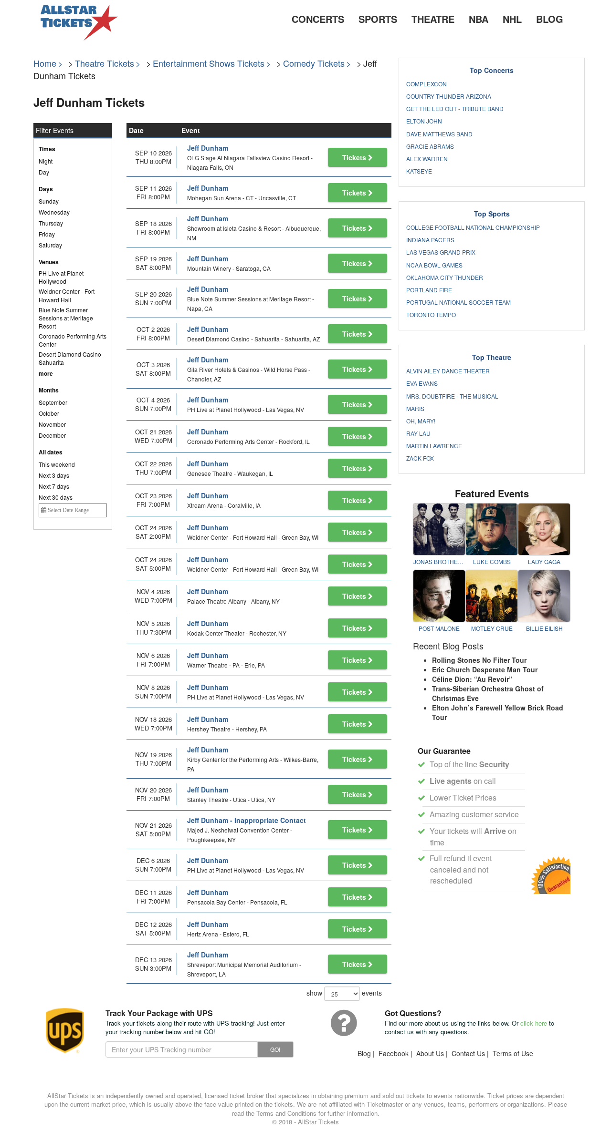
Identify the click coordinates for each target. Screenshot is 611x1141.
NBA (478, 19)
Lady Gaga (544, 561)
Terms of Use (513, 1053)
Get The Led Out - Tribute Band (455, 108)
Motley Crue (492, 628)
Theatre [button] (432, 19)
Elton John (424, 121)
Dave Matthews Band (439, 134)
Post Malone (439, 628)
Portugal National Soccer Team (458, 302)
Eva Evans (422, 383)
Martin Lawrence (434, 446)
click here (533, 1023)
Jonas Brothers (439, 561)
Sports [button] (377, 19)
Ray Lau (418, 433)
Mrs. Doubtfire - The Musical (452, 396)
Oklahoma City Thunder (444, 277)
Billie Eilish (544, 628)
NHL (512, 19)
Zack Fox (420, 458)
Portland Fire (429, 290)
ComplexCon (426, 84)
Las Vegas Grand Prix (440, 252)
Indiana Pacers (430, 240)
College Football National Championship (473, 227)
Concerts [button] (318, 19)
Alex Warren (427, 158)
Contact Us (468, 1053)
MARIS (415, 408)
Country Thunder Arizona (448, 96)
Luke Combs (492, 561)
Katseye (419, 171)
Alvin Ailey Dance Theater (448, 371)
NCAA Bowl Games (434, 265)
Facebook (394, 1053)
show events (344, 992)
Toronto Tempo (431, 314)
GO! (275, 1049)
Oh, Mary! (420, 421)
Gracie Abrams (430, 146)
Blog (549, 19)
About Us (430, 1053)
